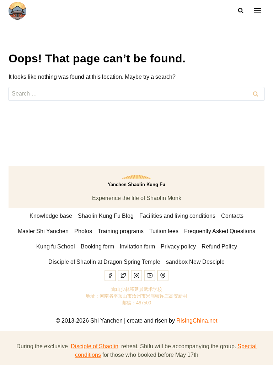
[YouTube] (149, 275)
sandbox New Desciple (195, 262)
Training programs (121, 231)
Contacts (232, 216)
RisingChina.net (196, 321)
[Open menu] (257, 10)
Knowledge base (51, 216)
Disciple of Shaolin (94, 346)
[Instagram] (136, 275)
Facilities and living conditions (177, 216)
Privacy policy (178, 246)
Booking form (97, 246)
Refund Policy (219, 246)
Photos (83, 231)
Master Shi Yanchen (43, 231)
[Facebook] (110, 275)
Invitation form (137, 246)
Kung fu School (55, 246)
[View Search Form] (240, 10)
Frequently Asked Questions (219, 231)
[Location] (162, 275)
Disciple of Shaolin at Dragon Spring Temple (104, 262)
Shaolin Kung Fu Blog (106, 216)
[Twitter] (123, 275)
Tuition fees (163, 231)
